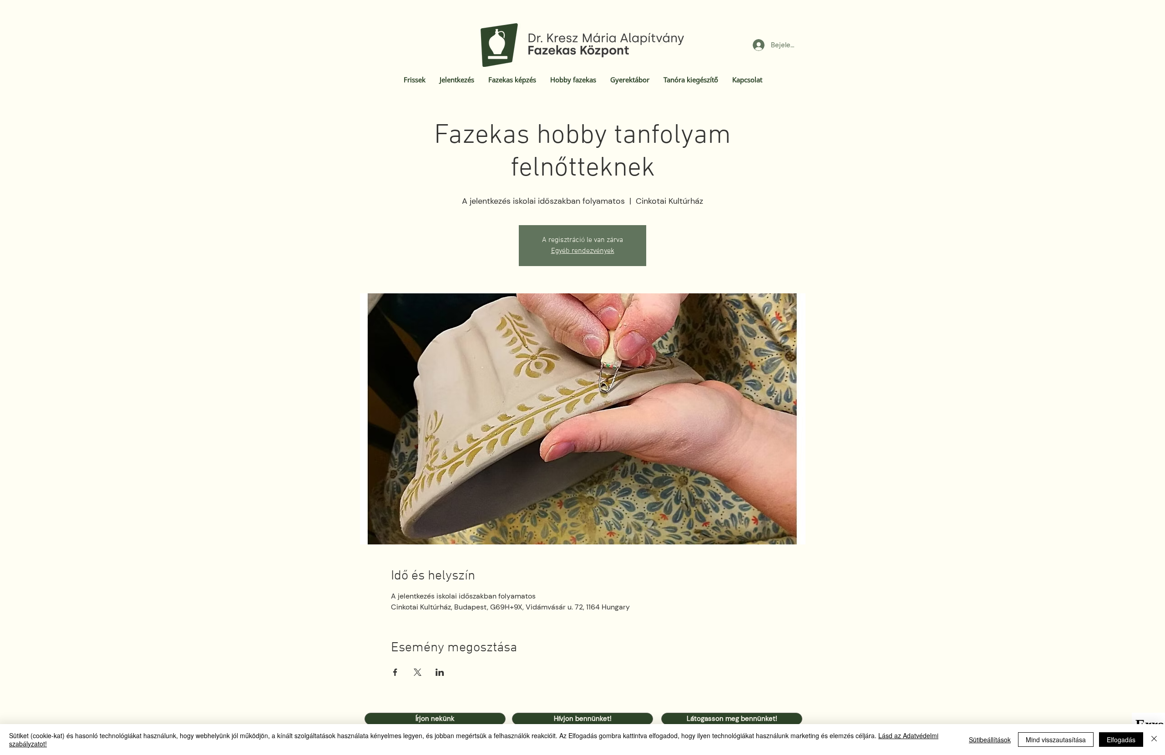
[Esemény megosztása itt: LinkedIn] (440, 672)
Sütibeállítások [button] (990, 739)
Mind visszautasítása (1056, 739)
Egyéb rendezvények (582, 251)
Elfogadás (1121, 739)
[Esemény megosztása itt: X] (417, 672)
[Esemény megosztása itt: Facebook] (395, 672)
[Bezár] (1154, 739)
